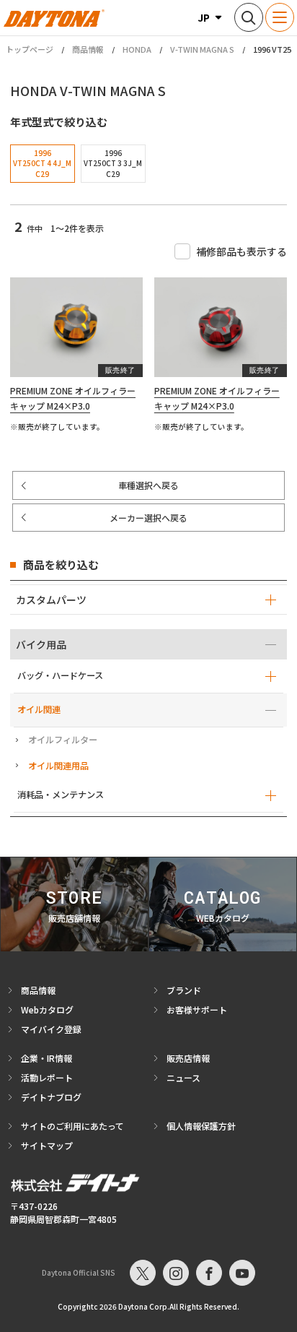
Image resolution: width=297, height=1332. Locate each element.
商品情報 (88, 49)
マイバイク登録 (51, 1029)
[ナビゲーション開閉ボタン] (279, 17)
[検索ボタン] (248, 17)
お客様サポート (197, 1009)
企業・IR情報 (46, 1058)
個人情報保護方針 (201, 1126)
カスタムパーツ (51, 599)
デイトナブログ (51, 1097)
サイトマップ (47, 1145)
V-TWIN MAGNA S (202, 49)
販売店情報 (188, 1058)
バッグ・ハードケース (60, 675)
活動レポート (47, 1077)
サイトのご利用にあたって (72, 1126)
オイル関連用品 (58, 765)
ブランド (184, 990)
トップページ (29, 49)
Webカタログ (47, 1009)
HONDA (137, 49)
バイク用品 (41, 644)
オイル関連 (39, 709)
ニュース (183, 1077)
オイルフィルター (62, 739)
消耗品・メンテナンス (60, 794)
